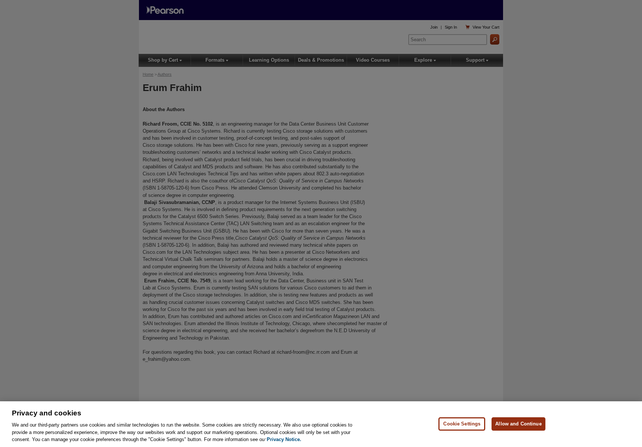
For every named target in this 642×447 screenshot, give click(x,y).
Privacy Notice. (284, 439)
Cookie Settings (461, 424)
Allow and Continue (518, 424)
